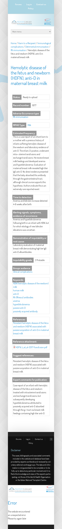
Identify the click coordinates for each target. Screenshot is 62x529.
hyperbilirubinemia (21, 304)
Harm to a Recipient (27, 43)
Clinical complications (22, 271)
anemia (16, 300)
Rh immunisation (18, 50)
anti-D (16, 293)
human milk (18, 290)
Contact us (41, 4)
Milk (29, 125)
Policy (30, 8)
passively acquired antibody (25, 311)
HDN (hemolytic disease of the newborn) (31, 283)
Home (13, 43)
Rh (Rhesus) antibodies (23, 297)
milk (15, 286)
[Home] (31, 492)
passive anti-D (19, 307)
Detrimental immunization (37, 46)
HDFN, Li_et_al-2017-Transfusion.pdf (31, 347)
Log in (29, 4)
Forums (18, 4)
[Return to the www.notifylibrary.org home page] (31, 25)
